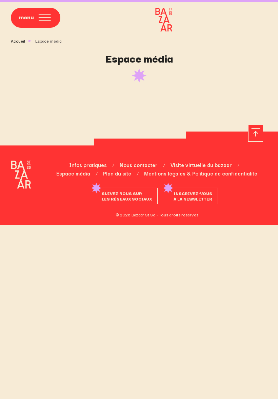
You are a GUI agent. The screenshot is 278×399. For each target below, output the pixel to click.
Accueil (18, 41)
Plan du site (117, 173)
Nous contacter (139, 165)
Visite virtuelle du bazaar (201, 165)
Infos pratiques (88, 165)
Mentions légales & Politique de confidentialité (200, 173)
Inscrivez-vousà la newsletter (193, 196)
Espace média (73, 173)
